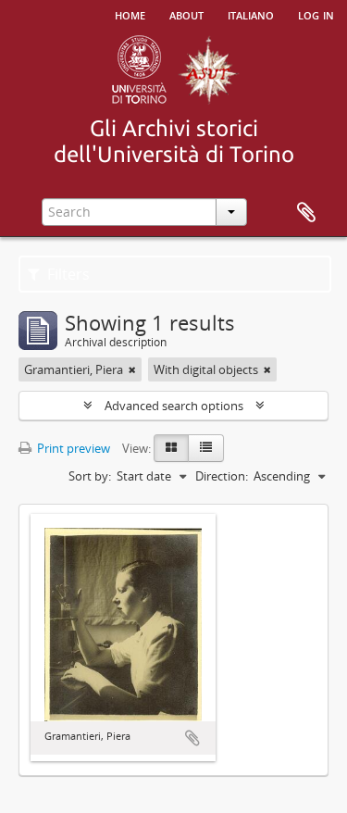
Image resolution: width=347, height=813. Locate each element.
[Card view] (171, 448)
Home (130, 14)
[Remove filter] (132, 369)
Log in (316, 14)
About (186, 14)
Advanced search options (174, 405)
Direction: (221, 476)
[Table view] (206, 448)
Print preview (72, 448)
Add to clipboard (192, 738)
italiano (251, 14)
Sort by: (89, 476)
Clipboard (306, 213)
